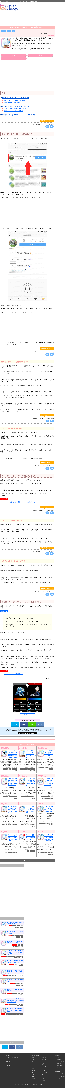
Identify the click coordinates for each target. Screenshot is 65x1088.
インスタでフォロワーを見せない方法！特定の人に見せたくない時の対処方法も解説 (15, 1000)
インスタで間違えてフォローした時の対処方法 (15, 932)
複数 (19, 964)
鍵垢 (9, 31)
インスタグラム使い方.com (14, 1057)
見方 (34, 826)
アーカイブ (44, 1072)
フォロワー (24, 796)
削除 (9, 824)
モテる (21, 975)
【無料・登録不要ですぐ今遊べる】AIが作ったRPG (27, 714)
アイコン (17, 927)
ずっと (12, 796)
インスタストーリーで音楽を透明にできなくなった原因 (15, 942)
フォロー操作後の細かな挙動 (12, 102)
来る (45, 852)
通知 (13, 31)
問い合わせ (60, 1067)
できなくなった (17, 946)
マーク (18, 925)
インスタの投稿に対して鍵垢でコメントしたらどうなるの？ (21, 502)
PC (42, 1074)
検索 (33, 1068)
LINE (32, 724)
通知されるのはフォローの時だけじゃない (17, 106)
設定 (43, 1076)
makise (52, 678)
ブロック (51, 824)
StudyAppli (59, 1078)
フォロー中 (6, 769)
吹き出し (14, 925)
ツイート (14, 724)
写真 (16, 964)
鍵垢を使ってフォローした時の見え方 (15, 98)
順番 (10, 769)
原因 (52, 767)
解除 (49, 823)
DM (33, 1072)
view (5, 748)
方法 (30, 769)
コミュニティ (44, 798)
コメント (44, 1057)
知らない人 (40, 767)
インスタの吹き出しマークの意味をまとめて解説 (15, 922)
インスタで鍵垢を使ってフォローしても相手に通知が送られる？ (27, 27)
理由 (13, 852)
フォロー (4, 31)
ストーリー (44, 1066)
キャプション (45, 1062)
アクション (51, 798)
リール (43, 1070)
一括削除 (18, 985)
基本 (33, 1057)
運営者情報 (60, 1065)
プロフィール (35, 1064)
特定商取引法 (60, 1063)
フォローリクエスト (10, 956)
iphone (33, 769)
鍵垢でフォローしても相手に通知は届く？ (16, 100)
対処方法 (51, 769)
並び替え (14, 770)
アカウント (35, 1062)
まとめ (21, 927)
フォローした (20, 935)
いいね (33, 1076)
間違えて (14, 935)
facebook (9, 1065)
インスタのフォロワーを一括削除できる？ (15, 980)
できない (48, 796)
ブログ (43, 1078)
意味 (22, 925)
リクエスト (32, 770)
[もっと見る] (27, 860)
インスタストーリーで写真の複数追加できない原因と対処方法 (15, 961)
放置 (31, 824)
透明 (22, 944)
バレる (15, 824)
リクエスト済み (7, 796)
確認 (27, 769)
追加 (22, 964)
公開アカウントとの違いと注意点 (13, 111)
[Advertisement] (42, 15)
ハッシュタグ (35, 1066)
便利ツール (44, 1080)
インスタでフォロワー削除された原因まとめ (15, 990)
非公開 (51, 852)
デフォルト (14, 769)
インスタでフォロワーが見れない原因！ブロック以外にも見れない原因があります (15, 1010)
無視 (28, 824)
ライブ (43, 1068)
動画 (43, 1064)
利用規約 (59, 1059)
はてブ (40, 724)
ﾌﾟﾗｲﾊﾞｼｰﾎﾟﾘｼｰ (60, 1061)
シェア (23, 724)
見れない (13, 1014)
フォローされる (47, 767)
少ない (14, 975)
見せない (18, 1004)
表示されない (17, 957)
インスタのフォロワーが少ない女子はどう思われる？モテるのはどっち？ (15, 971)
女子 (18, 975)
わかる (5, 852)
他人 (34, 798)
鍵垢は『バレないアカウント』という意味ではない (20, 115)
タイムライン (35, 1070)
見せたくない (20, 1005)
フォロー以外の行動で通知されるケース (15, 108)
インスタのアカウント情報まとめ (13, 674)
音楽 (19, 944)
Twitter (9, 1064)
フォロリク (22, 769)
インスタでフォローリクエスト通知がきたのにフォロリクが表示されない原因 (15, 952)
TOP (58, 1057)
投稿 (33, 1059)
